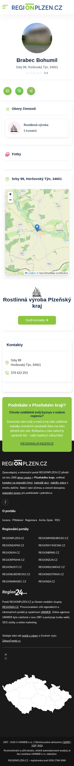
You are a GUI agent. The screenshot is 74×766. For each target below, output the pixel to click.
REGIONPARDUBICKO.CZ (53, 538)
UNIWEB (46, 612)
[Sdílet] (31, 91)
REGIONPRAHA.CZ (13, 559)
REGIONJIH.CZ (11, 552)
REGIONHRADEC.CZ (14, 581)
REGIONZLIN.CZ (48, 559)
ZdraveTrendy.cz (11, 640)
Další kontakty (36, 320)
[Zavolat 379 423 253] (19, 91)
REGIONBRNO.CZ (49, 552)
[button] (37, 228)
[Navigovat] (7, 91)
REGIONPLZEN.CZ (13, 538)
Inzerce (6, 520)
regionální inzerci (11, 493)
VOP (33, 745)
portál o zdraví (30, 635)
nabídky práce (58, 482)
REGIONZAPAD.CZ (13, 545)
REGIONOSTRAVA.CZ (51, 574)
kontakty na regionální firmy (17, 482)
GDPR (66, 742)
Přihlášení (17, 520)
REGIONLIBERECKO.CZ (16, 574)
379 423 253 (19, 372)
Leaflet (31, 272)
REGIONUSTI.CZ (12, 567)
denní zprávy (24, 477)
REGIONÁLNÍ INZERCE (37, 443)
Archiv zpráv (46, 520)
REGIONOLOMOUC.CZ (52, 567)
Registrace (31, 520)
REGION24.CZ (47, 581)
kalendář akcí (41, 482)
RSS (57, 520)
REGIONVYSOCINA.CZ (52, 545)
